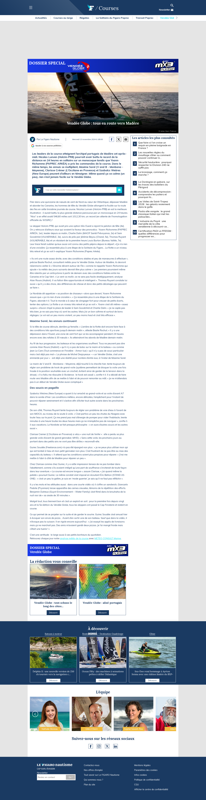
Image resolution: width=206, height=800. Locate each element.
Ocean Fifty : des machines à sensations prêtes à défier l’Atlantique (103, 673)
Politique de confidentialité (147, 779)
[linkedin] (115, 746)
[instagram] (99, 746)
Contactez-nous (91, 765)
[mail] (172, 10)
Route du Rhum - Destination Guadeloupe (102, 634)
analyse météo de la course (74, 538)
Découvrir (53, 680)
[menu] (30, 7)
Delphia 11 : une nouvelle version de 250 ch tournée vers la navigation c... (53, 673)
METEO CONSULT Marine (107, 538)
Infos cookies (140, 775)
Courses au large (63, 17)
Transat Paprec (145, 17)
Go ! (70, 777)
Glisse (152, 634)
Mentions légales (142, 765)
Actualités (41, 17)
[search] (172, 5)
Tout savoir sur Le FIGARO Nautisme (101, 775)
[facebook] (90, 746)
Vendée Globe (168, 17)
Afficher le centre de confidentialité (151, 789)
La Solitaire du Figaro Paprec (113, 17)
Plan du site (89, 784)
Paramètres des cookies (145, 770)
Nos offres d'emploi (93, 770)
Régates (85, 17)
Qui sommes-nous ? (93, 779)
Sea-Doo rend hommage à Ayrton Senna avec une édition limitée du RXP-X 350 (152, 674)
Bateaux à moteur (53, 634)
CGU (136, 784)
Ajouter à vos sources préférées (48, 146)
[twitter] (107, 746)
